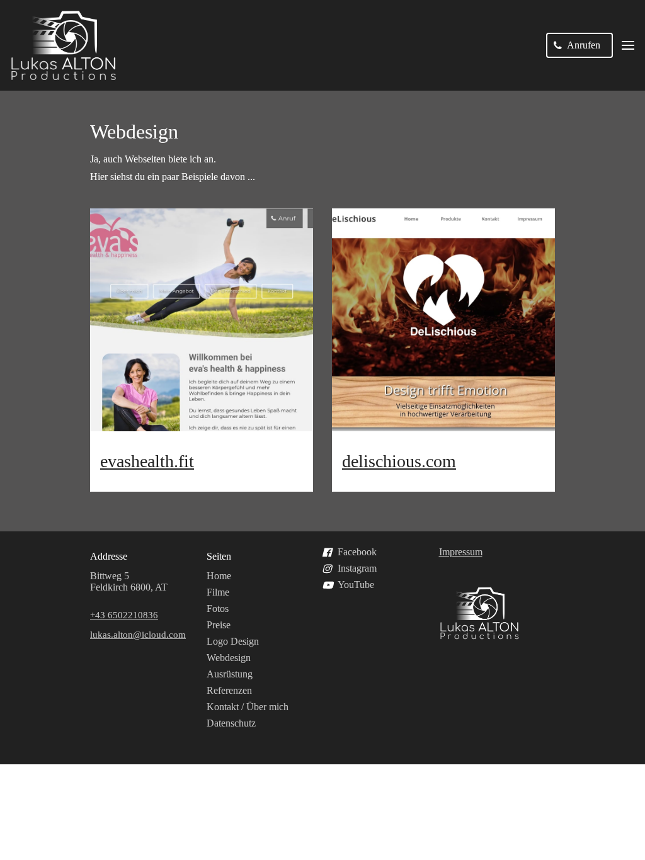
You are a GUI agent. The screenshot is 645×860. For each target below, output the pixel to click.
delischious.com (399, 461)
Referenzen (229, 690)
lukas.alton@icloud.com (138, 635)
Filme (218, 592)
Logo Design (233, 641)
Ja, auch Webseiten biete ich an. (153, 159)
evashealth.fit (147, 461)
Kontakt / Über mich (247, 706)
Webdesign (134, 131)
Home (219, 575)
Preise (219, 625)
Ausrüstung (230, 674)
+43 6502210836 (124, 615)
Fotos (218, 608)
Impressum (460, 551)
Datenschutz (231, 723)
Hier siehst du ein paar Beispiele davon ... (172, 176)
